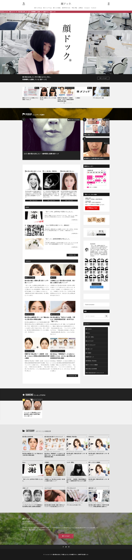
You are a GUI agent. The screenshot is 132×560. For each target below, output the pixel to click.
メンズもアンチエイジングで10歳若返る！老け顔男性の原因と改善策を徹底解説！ (32, 505)
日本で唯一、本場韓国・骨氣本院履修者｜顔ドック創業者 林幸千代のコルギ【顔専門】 (77, 481)
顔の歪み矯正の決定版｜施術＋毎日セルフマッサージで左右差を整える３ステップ (55, 505)
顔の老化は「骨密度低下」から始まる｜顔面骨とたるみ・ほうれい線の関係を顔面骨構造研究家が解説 (62, 356)
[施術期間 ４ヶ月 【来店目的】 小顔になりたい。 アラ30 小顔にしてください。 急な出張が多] (88, 277)
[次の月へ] (104, 170)
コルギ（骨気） (90, 337)
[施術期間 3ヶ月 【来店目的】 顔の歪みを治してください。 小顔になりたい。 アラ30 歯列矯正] (96, 270)
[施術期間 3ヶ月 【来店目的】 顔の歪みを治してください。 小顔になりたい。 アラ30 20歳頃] (88, 262)
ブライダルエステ (88, 87)
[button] (24, 92)
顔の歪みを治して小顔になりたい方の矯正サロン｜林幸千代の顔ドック (70, 554)
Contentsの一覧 (72, 375)
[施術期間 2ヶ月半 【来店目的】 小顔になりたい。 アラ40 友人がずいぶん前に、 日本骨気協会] (104, 262)
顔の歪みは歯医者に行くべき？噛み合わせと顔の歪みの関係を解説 (37, 318)
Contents (107, 143)
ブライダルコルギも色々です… (74, 505)
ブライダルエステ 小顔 (80, 98)
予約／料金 (74, 7)
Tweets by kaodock (89, 304)
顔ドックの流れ (57, 7)
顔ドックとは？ (103, 78)
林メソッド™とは (47, 7)
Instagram (87, 7)
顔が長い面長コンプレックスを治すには (30, 98)
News (73, 87)
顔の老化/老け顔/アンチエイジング (102, 88)
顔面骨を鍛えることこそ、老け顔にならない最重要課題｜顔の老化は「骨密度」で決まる (101, 99)
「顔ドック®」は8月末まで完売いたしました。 (59, 211)
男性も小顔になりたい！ (90, 134)
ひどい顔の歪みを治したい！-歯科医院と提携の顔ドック (41, 153)
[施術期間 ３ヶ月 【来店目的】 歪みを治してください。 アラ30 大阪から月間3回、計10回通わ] (104, 277)
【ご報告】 (60, 98)
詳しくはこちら (33, 200)
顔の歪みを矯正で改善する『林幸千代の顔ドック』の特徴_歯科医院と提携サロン (99, 505)
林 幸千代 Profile (66, 7)
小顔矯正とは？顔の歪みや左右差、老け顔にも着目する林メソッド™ (62, 281)
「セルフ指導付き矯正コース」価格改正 (57, 225)
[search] (106, 316)
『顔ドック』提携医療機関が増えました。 (58, 239)
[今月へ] (102, 170)
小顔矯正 (36, 87)
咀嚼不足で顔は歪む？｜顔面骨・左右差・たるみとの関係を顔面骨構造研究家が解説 (48, 99)
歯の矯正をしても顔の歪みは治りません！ (94, 158)
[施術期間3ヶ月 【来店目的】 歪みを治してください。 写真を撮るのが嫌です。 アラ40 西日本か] (88, 270)
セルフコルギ (90, 341)
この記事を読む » (74, 219)
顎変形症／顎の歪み (92, 360)
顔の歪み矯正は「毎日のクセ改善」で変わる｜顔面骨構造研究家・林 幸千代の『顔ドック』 (62, 319)
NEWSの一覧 (72, 255)
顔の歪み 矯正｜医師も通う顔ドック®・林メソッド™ (37, 281)
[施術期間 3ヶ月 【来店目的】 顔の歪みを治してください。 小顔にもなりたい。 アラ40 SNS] (104, 270)
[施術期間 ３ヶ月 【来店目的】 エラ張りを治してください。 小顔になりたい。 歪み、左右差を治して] (96, 277)
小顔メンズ (107, 119)
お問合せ (81, 7)
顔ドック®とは (38, 7)
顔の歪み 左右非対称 (52, 87)
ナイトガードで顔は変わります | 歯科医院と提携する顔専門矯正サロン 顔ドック (32, 414)
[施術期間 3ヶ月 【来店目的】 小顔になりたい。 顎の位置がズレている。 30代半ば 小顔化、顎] (96, 262)
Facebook (93, 7)
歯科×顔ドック (90, 356)
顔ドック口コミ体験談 (30, 277)
